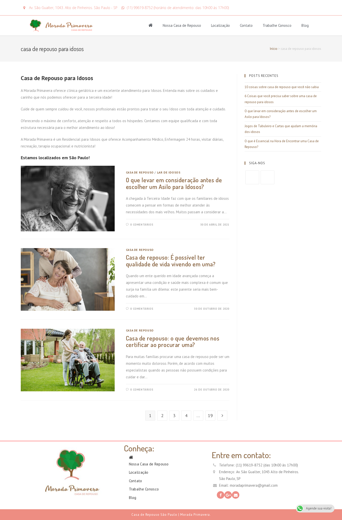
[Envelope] (235, 495)
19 (210, 415)
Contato (246, 25)
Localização (220, 25)
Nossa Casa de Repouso (182, 25)
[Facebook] (252, 177)
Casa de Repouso (140, 172)
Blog (305, 25)
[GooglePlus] (267, 177)
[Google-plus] (228, 495)
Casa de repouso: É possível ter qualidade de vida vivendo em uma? (171, 260)
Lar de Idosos (169, 172)
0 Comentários (141, 224)
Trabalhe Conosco (277, 25)
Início (273, 49)
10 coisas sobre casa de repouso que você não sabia (282, 87)
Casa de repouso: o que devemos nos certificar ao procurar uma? (172, 341)
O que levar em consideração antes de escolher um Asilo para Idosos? (174, 183)
